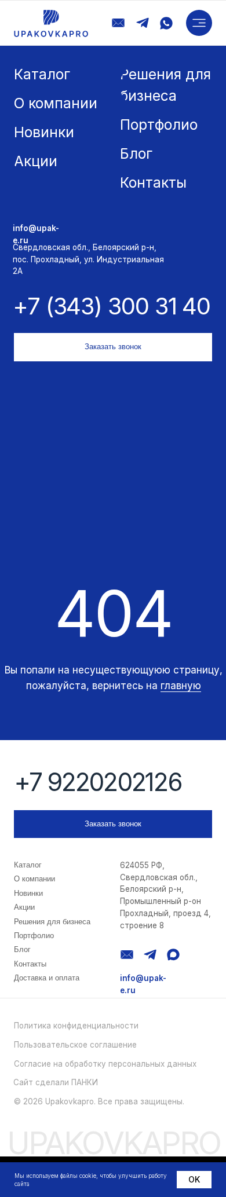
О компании (34, 878)
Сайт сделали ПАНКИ (55, 1082)
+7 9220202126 (97, 782)
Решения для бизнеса (52, 921)
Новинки (28, 893)
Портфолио (34, 935)
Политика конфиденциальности (76, 1025)
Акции (24, 907)
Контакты (30, 964)
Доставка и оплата (46, 977)
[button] (199, 23)
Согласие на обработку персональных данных (105, 1063)
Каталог (28, 865)
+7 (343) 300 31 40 (111, 306)
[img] (51, 23)
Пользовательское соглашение (75, 1044)
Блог (22, 949)
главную (181, 685)
